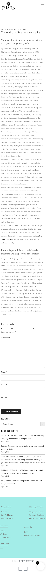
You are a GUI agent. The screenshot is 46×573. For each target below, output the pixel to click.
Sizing (2, 531)
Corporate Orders (6, 537)
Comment (5, 338)
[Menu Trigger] (43, 6)
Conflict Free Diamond (32, 535)
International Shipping (37, 518)
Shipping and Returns (36, 512)
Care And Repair (7, 515)
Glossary (4, 512)
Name (4, 372)
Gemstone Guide (7, 518)
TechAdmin (22, 29)
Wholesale (3, 534)
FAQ (26, 532)
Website (4, 398)
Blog (1, 548)
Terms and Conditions (36, 515)
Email (4, 385)
